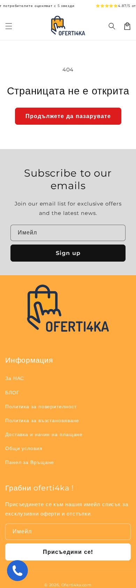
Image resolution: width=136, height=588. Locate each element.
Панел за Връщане (29, 462)
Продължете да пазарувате (68, 116)
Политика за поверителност (41, 406)
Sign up (68, 253)
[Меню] (8, 26)
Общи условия (24, 448)
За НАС (14, 378)
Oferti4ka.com (76, 584)
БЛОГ (12, 392)
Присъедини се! (68, 552)
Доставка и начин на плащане (44, 434)
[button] (112, 26)
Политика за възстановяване (42, 420)
